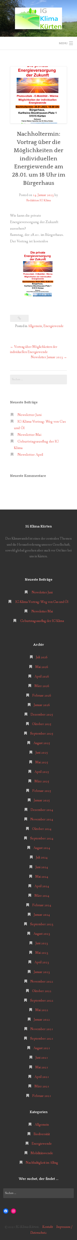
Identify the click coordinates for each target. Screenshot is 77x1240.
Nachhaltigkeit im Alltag (42, 1162)
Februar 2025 (41, 791)
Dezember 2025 (42, 714)
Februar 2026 (41, 695)
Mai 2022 (41, 1010)
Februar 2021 (41, 1096)
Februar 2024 (41, 905)
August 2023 (41, 934)
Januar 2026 (42, 705)
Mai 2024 (41, 876)
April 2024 (41, 886)
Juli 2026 (41, 657)
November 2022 (41, 981)
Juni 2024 (42, 867)
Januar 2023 (42, 972)
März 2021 (41, 1086)
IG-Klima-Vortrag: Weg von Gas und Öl (42, 602)
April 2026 (41, 676)
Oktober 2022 (41, 991)
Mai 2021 (41, 1067)
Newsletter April (30, 454)
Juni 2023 (42, 943)
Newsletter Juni (29, 414)
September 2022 (41, 1000)
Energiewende (53, 326)
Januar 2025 (42, 800)
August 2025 (41, 743)
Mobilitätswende (42, 1153)
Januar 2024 (42, 914)
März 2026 (41, 686)
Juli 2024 (41, 857)
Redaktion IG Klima (38, 200)
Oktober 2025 (41, 724)
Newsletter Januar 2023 (49, 357)
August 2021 (41, 1048)
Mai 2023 (41, 953)
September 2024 (41, 838)
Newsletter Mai (29, 434)
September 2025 (41, 733)
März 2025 (41, 781)
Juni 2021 (42, 1057)
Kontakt (47, 1227)
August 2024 (41, 848)
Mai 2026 (41, 667)
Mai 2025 (41, 762)
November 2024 (41, 819)
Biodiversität (42, 1134)
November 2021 (41, 1029)
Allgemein (35, 326)
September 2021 (41, 1038)
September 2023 (41, 924)
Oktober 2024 (41, 829)
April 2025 (41, 772)
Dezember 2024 (42, 810)
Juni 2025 (42, 752)
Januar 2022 (42, 1019)
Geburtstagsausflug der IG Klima (42, 621)
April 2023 (41, 962)
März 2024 (41, 895)
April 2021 (41, 1077)
